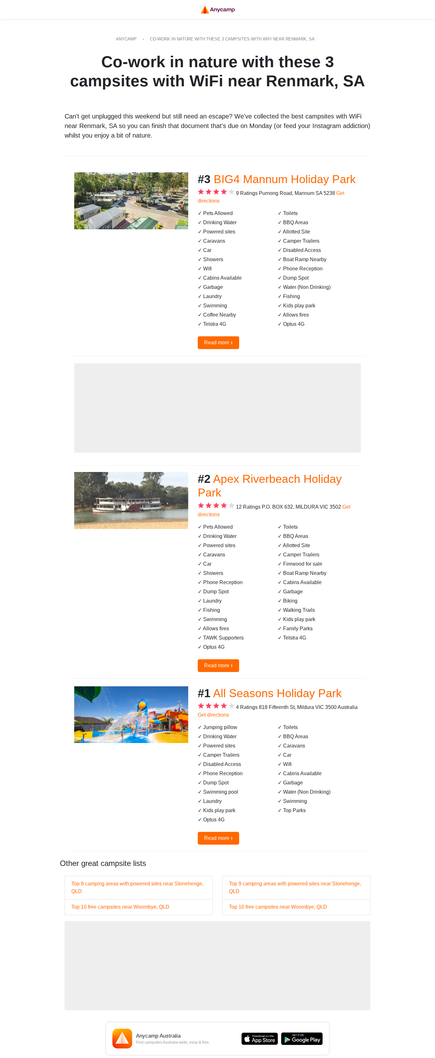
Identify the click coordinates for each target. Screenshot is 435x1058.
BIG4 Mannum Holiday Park (285, 179)
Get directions (213, 715)
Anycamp (126, 39)
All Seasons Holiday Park (277, 693)
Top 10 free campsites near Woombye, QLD (120, 907)
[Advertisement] (217, 408)
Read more (218, 342)
